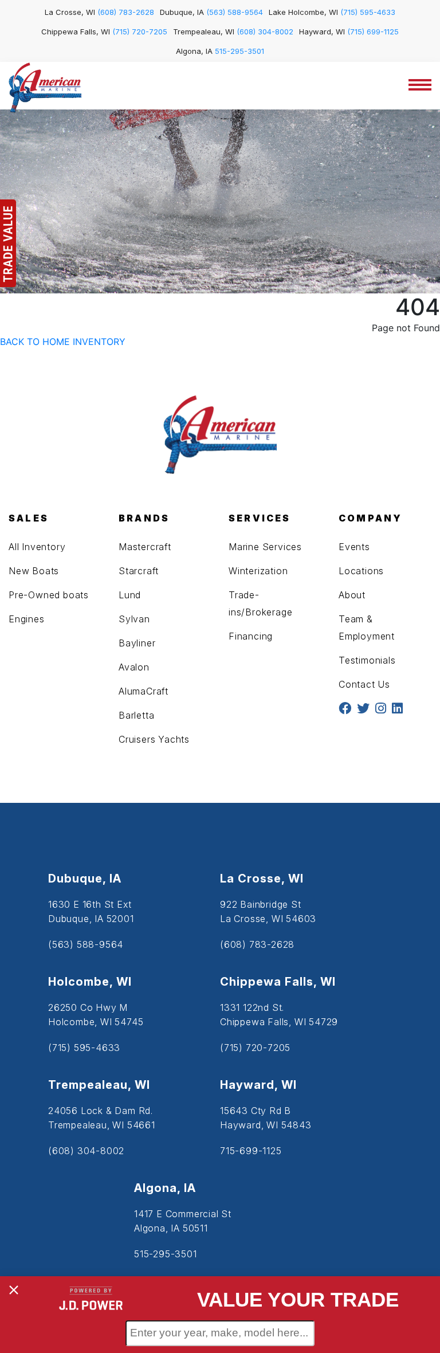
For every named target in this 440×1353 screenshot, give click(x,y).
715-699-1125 (251, 1150)
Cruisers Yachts (154, 739)
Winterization (258, 571)
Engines (27, 619)
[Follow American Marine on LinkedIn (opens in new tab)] (397, 709)
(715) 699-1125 (373, 31)
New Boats (34, 571)
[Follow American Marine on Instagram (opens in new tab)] (380, 709)
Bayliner (137, 643)
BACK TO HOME (35, 341)
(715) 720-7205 (139, 31)
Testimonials (367, 660)
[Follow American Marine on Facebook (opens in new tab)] (345, 709)
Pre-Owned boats (49, 595)
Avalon (134, 667)
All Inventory (37, 546)
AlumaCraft (143, 691)
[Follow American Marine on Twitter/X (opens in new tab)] (363, 709)
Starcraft (139, 571)
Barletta (136, 715)
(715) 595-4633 (367, 12)
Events (354, 546)
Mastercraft (145, 546)
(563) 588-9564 (234, 12)
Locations (361, 571)
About (352, 595)
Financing (251, 636)
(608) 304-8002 (265, 31)
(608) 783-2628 (125, 12)
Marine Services (265, 546)
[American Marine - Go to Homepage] (45, 86)
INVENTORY (99, 341)
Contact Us (364, 684)
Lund (130, 595)
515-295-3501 (239, 51)
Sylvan (134, 619)
